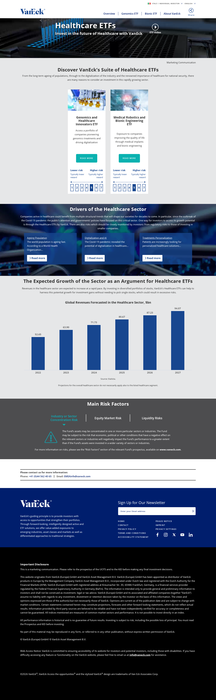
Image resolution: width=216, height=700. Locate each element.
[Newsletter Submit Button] (193, 511)
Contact (123, 525)
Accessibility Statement (133, 537)
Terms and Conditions (132, 533)
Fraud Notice (164, 521)
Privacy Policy (127, 529)
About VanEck (172, 13)
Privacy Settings (166, 529)
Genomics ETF (129, 13)
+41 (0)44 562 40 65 (40, 476)
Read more (86, 158)
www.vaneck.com (170, 449)
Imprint (160, 525)
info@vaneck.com (140, 654)
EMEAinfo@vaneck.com (77, 476)
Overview (109, 13)
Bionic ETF (151, 13)
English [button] (189, 3)
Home (121, 521)
